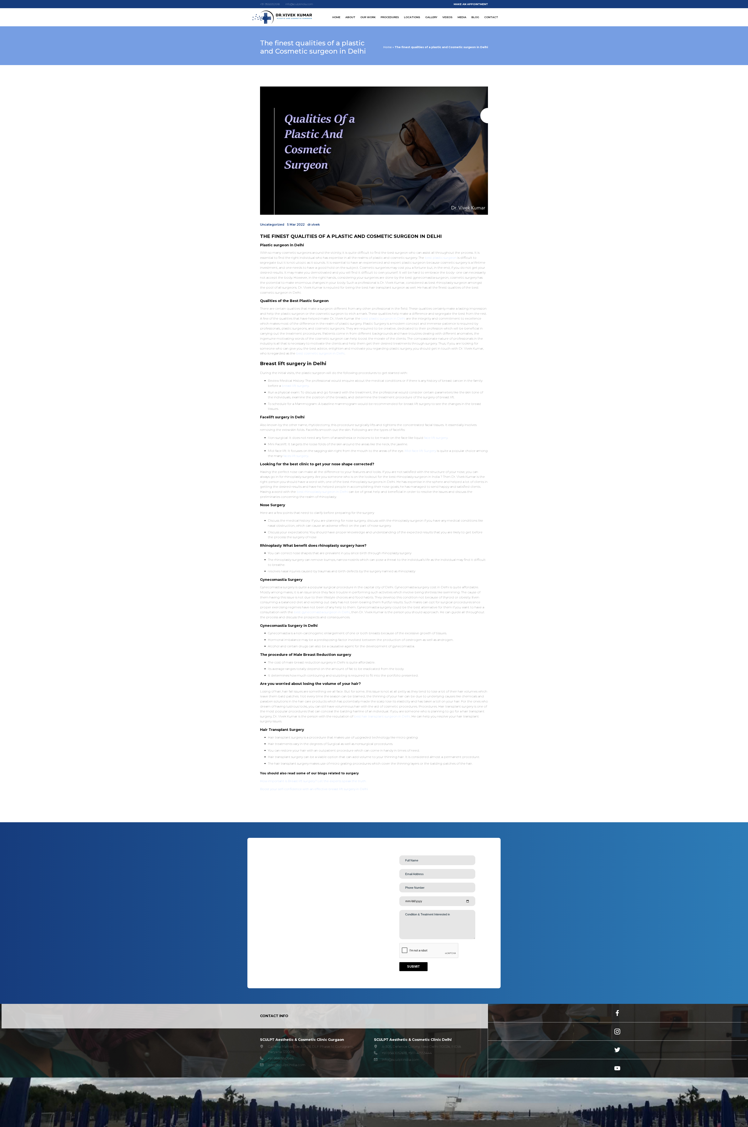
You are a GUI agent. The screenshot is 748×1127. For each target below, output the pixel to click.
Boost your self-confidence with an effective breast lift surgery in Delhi (314, 789)
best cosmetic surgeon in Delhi (320, 353)
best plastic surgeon (441, 258)
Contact (491, 17)
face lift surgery (435, 438)
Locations (412, 17)
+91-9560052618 (270, 4)
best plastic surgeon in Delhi (383, 318)
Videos (447, 17)
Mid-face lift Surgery (420, 451)
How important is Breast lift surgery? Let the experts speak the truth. (313, 781)
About (350, 17)
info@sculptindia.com (299, 4)
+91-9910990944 (281, 1058)
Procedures (390, 17)
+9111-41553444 (420, 1053)
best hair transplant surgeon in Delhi (382, 716)
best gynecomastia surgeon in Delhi (322, 612)
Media (462, 17)
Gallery (431, 17)
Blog (475, 17)
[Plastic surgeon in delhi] (282, 17)
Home (336, 17)
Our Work (368, 17)
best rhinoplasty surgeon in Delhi (322, 492)
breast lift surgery (295, 386)
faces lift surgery (295, 456)
